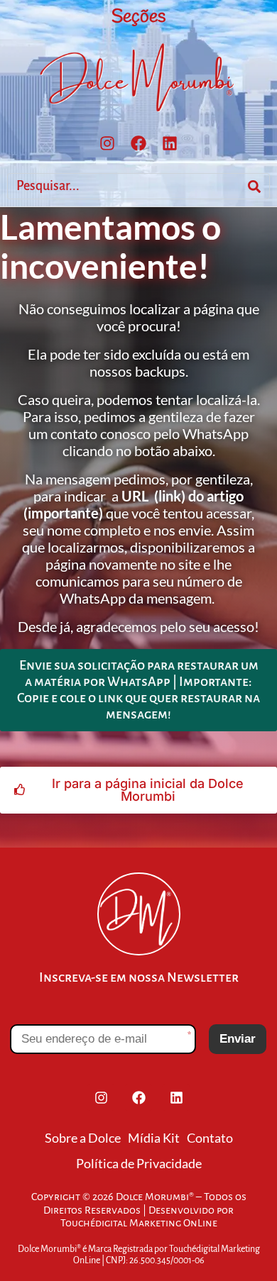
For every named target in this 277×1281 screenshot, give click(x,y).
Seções (138, 17)
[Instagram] (107, 143)
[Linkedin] (169, 143)
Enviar (237, 1039)
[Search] (254, 186)
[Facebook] (138, 143)
